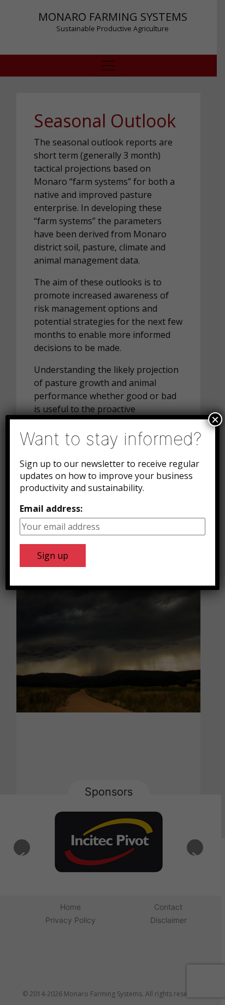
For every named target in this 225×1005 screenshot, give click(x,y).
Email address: (51, 508)
